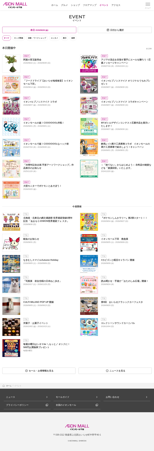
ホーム (9, 386)
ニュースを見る (117, 370)
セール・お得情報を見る (41, 370)
